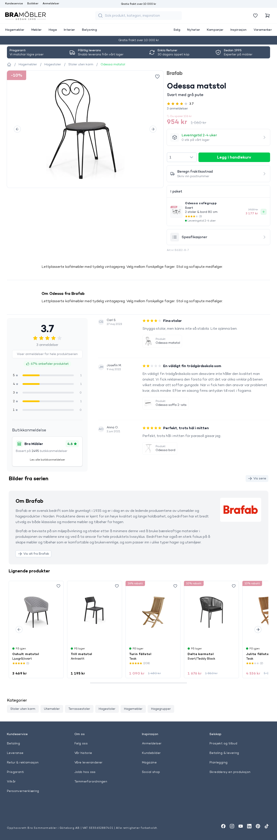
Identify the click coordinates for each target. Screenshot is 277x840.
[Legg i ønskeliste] (157, 76)
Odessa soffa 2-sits (171, 404)
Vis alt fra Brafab (36, 553)
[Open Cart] (267, 15)
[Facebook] (223, 826)
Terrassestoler (79, 708)
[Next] (153, 129)
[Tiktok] (266, 826)
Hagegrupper (161, 708)
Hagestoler (107, 708)
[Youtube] (240, 826)
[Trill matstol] (94, 612)
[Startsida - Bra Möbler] (9, 64)
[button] (218, 108)
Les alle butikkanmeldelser (47, 459)
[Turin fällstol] (153, 612)
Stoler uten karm (22, 708)
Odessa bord (165, 450)
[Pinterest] (257, 826)
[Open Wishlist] (255, 15)
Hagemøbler (133, 708)
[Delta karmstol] (211, 612)
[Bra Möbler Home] (25, 15)
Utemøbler (52, 708)
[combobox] (181, 157)
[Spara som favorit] (58, 586)
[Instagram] (232, 826)
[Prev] (17, 129)
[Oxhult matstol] (36, 612)
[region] (85, 129)
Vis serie (259, 478)
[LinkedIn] (249, 826)
